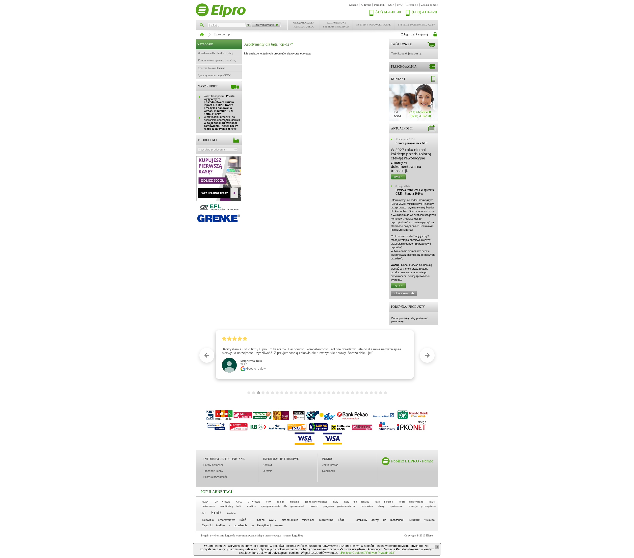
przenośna (367, 506)
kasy (335, 502)
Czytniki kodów (213, 525)
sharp (381, 506)
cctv (268, 502)
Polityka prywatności (215, 476)
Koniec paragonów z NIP (411, 143)
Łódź (216, 512)
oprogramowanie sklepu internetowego (258, 535)
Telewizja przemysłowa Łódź (224, 519)
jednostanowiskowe (316, 502)
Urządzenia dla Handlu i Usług (303, 24)
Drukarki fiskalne (422, 519)
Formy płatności (213, 464)
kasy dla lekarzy (356, 502)
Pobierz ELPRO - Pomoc (412, 461)
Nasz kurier (208, 86)
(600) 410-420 (424, 12)
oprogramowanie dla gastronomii (282, 506)
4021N (205, 502)
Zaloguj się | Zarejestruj (414, 34)
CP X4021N (222, 502)
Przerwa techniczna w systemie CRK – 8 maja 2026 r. (415, 191)
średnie (231, 513)
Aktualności (402, 128)
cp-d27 (280, 502)
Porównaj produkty (408, 306)
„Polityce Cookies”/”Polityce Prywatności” (367, 553)
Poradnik (379, 4)
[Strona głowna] (201, 33)
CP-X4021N (254, 502)
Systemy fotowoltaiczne (373, 24)
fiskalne (294, 502)
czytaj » (398, 176)
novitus (251, 506)
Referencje (412, 4)
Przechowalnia (404, 66)
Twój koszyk (401, 44)
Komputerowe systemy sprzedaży (336, 24)
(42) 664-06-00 (388, 12)
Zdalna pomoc (429, 4)
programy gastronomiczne (339, 506)
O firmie (366, 4)
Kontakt (353, 4)
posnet (313, 506)
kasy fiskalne (384, 502)
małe (432, 502)
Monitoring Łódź (331, 519)
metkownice (208, 506)
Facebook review (259, 365)
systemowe (396, 506)
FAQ (399, 4)
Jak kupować (330, 464)
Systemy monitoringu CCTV (416, 24)
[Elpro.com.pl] (221, 10)
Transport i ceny (213, 470)
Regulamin (328, 470)
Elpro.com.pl (222, 34)
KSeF (391, 4)
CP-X (239, 502)
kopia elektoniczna (411, 502)
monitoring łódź (230, 506)
